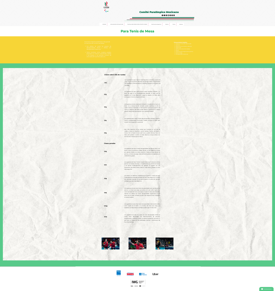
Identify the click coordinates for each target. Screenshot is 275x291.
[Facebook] (162, 15)
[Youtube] (168, 15)
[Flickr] (174, 15)
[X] (164, 15)
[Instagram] (166, 15)
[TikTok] (170, 15)
